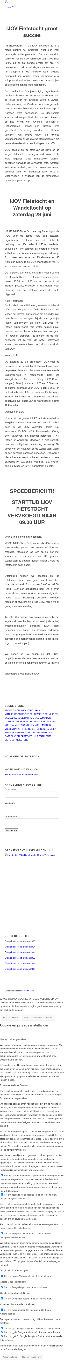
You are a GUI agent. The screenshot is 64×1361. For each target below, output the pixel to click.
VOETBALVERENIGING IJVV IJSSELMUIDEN (28, 725)
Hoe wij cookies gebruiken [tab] (13, 1039)
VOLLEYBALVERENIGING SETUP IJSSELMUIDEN (30, 728)
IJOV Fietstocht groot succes (32, 31)
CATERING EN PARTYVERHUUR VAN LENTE (28, 736)
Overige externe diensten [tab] (12, 1237)
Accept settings (10, 1356)
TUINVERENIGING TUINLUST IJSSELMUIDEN (28, 732)
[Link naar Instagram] (56, 990)
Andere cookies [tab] (7, 1313)
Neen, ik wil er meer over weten (38, 1017)
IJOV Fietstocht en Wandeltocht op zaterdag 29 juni (32, 207)
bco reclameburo (27, 990)
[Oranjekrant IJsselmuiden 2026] (32, 855)
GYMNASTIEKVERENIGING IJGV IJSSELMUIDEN (30, 721)
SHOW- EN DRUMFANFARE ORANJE (24, 710)
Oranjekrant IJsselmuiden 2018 (20, 968)
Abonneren (11, 830)
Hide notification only (32, 1356)
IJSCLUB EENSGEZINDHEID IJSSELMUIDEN (28, 717)
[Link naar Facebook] (51, 990)
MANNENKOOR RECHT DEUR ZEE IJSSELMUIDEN (31, 714)
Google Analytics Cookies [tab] (13, 1198)
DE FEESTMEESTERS (16, 739)
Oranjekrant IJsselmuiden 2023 (20, 952)
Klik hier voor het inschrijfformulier (21, 774)
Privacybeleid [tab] (6, 1340)
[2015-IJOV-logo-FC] (26, 7)
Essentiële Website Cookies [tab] (14, 1085)
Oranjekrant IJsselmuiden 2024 (20, 946)
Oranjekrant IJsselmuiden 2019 (20, 963)
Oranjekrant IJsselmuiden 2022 (20, 957)
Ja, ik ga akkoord (10, 1017)
